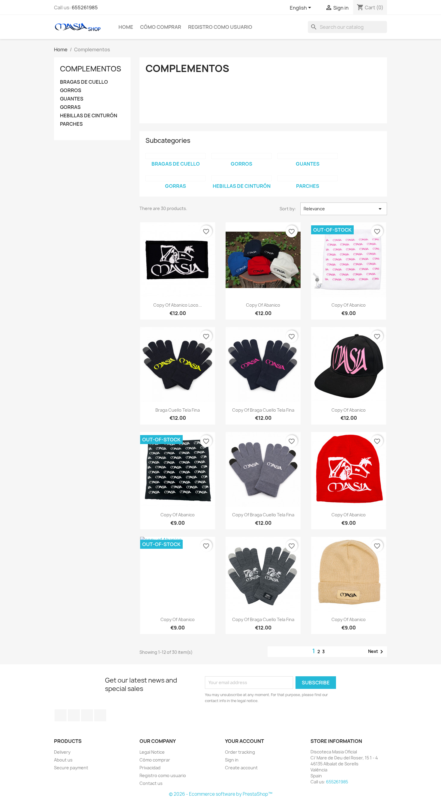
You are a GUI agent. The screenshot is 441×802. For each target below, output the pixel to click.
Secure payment (71, 767)
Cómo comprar (160, 27)
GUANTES (71, 99)
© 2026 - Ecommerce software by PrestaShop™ (220, 794)
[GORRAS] (176, 178)
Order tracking (240, 752)
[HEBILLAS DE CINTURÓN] (242, 178)
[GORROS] (242, 156)
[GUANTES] (308, 156)
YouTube (74, 715)
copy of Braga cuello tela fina (263, 410)
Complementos (90, 69)
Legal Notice (152, 752)
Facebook (61, 715)
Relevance (344, 208)
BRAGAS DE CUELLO (84, 82)
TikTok (100, 715)
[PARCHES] (308, 178)
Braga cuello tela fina (177, 410)
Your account (244, 741)
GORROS (70, 90)
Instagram (87, 715)
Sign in (231, 760)
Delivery (62, 752)
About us (63, 760)
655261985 (85, 7)
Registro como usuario (220, 27)
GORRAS (70, 107)
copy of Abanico (263, 305)
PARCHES (71, 124)
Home (125, 27)
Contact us (151, 783)
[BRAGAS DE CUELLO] (176, 156)
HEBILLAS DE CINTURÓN (88, 116)
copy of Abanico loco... (177, 305)
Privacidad (150, 767)
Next (376, 651)
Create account (241, 767)
